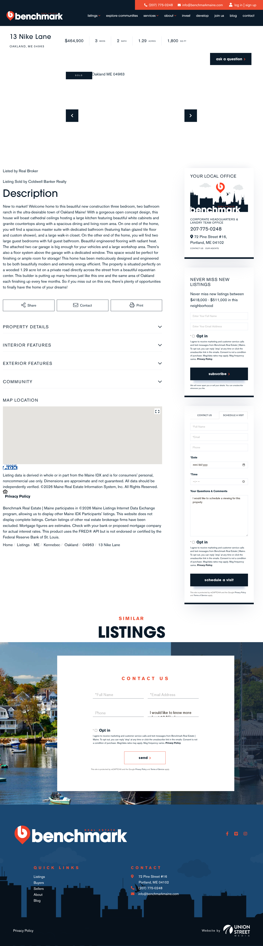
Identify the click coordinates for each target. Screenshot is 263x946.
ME (36, 544)
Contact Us (196, 248)
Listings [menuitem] (92, 16)
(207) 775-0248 (161, 5)
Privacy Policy (17, 496)
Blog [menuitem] (233, 16)
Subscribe (218, 374)
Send (143, 757)
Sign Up (250, 5)
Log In (239, 5)
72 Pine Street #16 (153, 879)
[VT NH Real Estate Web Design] (236, 930)
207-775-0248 (206, 229)
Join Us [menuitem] (219, 16)
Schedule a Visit (233, 415)
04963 (88, 544)
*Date (193, 457)
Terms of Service (201, 595)
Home (8, 544)
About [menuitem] (168, 16)
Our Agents (212, 248)
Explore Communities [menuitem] (122, 16)
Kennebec (52, 544)
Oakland (71, 544)
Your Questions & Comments (208, 491)
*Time (193, 474)
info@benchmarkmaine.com (202, 5)
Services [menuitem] (150, 16)
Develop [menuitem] (202, 16)
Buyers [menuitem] (39, 883)
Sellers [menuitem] (39, 889)
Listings (23, 544)
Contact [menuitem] (248, 16)
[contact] (230, 59)
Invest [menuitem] (186, 16)
